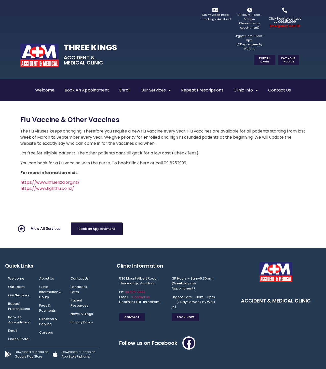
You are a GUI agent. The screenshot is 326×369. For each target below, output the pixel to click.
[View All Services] (21, 229)
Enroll (124, 90)
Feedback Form (79, 289)
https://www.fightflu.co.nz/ (47, 188)
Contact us (141, 297)
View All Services (46, 228)
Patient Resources (79, 303)
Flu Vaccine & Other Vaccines (69, 119)
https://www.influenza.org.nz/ (50, 182)
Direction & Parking (48, 321)
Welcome (45, 90)
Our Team (16, 286)
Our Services (153, 90)
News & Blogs (82, 313)
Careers (46, 332)
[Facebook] (189, 343)
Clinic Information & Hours (50, 291)
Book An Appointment (87, 90)
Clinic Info (243, 90)
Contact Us (279, 90)
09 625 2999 (135, 291)
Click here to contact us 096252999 (285, 20)
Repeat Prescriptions (202, 90)
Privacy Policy (82, 322)
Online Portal (18, 339)
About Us (46, 278)
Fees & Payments (47, 308)
